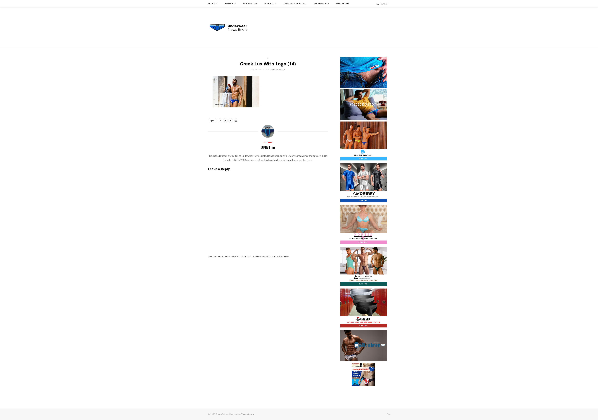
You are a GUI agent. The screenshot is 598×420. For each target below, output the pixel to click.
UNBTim (268, 147)
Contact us (342, 3)
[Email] (236, 120)
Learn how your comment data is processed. (268, 256)
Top (388, 414)
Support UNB (250, 3)
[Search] (378, 4)
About (211, 3)
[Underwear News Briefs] (231, 27)
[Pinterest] (230, 120)
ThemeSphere (247, 414)
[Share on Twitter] (225, 120)
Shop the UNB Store (295, 3)
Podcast (269, 3)
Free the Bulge (321, 3)
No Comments (278, 69)
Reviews (229, 3)
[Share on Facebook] (220, 120)
